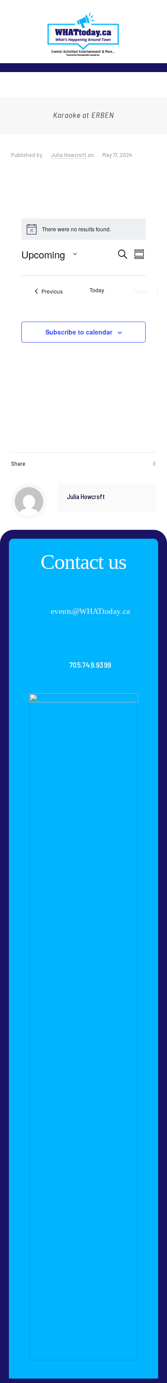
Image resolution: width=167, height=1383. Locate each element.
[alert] (83, 229)
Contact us (83, 561)
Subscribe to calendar (78, 331)
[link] (83, 1027)
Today (97, 290)
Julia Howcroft (68, 154)
